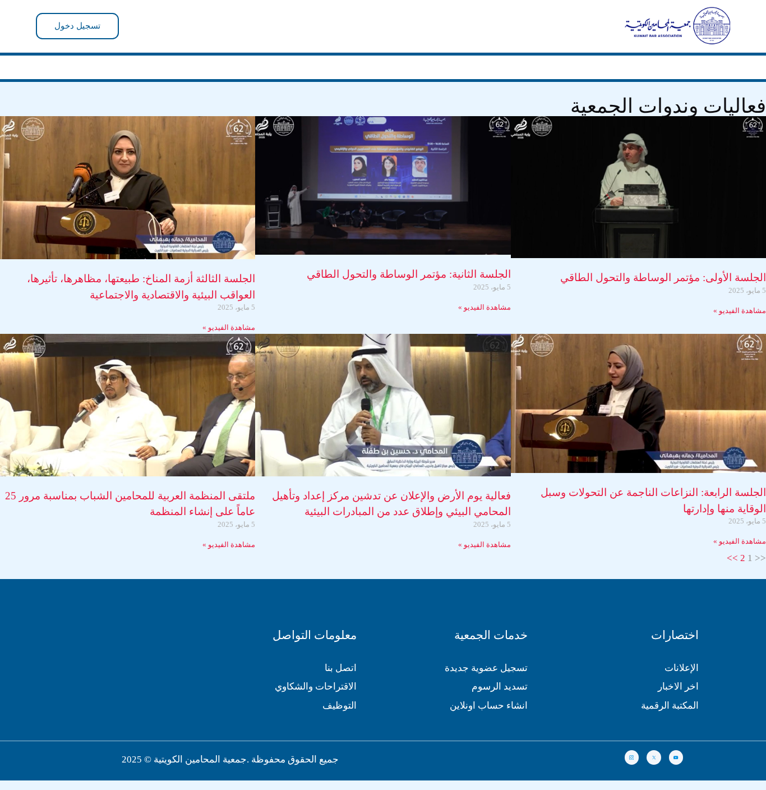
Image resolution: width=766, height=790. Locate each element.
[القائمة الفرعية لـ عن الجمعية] (481, 64)
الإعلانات (682, 661)
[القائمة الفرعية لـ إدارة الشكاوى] (320, 64)
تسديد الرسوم (500, 680)
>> (732, 551)
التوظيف (339, 698)
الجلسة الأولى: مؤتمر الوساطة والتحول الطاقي (663, 271)
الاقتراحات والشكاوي (316, 680)
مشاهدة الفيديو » (739, 304)
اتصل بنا (341, 661)
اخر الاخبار (678, 680)
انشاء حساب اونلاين (489, 698)
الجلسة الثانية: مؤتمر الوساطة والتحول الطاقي (409, 268)
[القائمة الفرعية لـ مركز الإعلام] (404, 64)
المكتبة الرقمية (670, 698)
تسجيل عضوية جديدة (486, 661)
